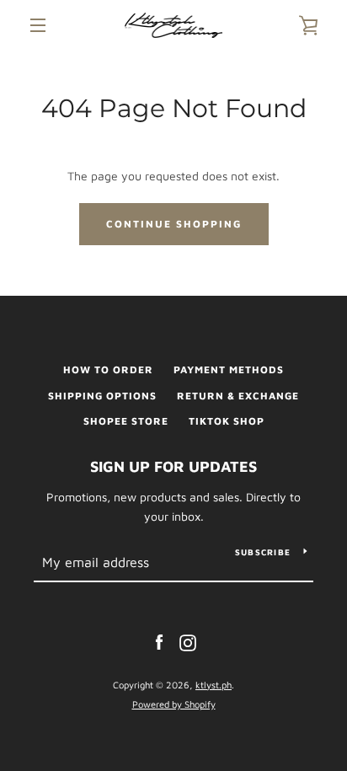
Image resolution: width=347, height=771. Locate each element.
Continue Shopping (174, 223)
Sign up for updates (173, 466)
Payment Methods (229, 369)
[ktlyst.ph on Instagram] (187, 641)
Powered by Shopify (174, 704)
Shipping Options (102, 395)
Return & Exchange (238, 395)
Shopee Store (125, 421)
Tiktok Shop (226, 421)
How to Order (108, 369)
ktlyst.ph (213, 684)
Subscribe (263, 552)
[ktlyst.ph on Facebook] (159, 641)
